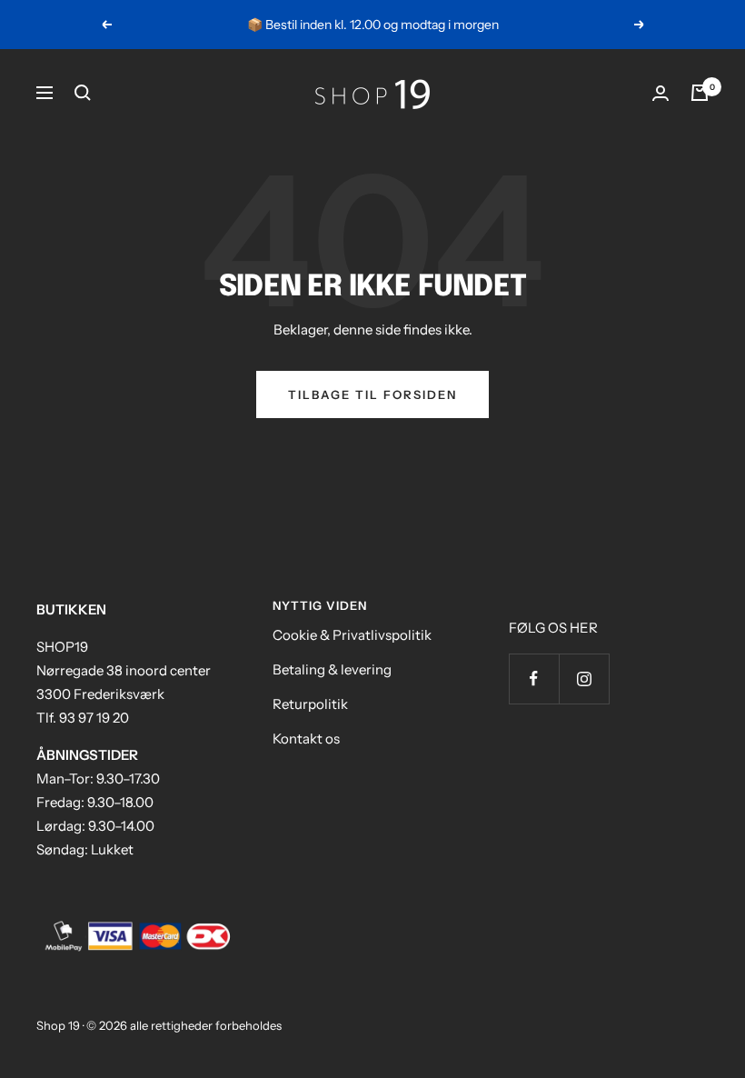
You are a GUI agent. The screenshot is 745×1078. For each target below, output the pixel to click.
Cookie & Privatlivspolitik (352, 635)
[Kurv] (699, 93)
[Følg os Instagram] (584, 679)
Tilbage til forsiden (372, 394)
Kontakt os (306, 738)
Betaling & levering (332, 669)
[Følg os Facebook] (534, 679)
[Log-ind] (660, 93)
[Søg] (82, 93)
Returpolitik (310, 704)
